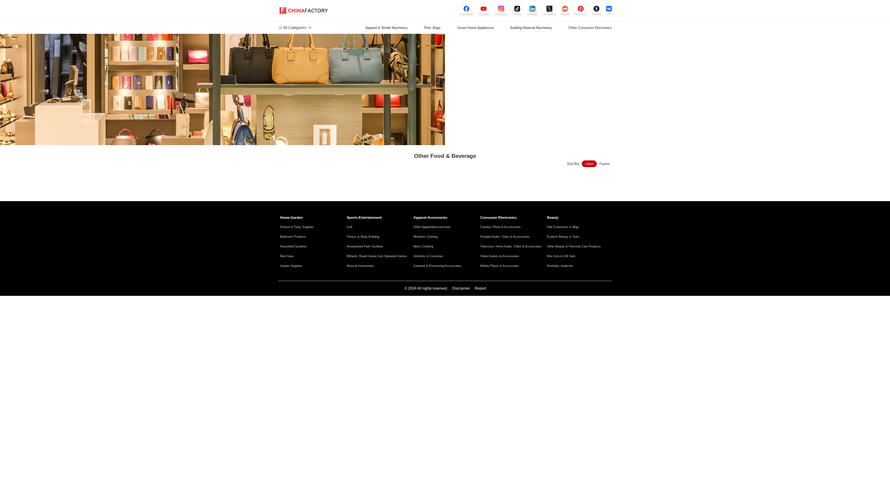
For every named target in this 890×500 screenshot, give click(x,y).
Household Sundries (293, 246)
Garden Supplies (291, 266)
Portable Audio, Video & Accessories (505, 236)
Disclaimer (461, 288)
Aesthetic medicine (560, 266)
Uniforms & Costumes (428, 256)
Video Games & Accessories (499, 256)
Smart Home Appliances (475, 28)
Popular (604, 164)
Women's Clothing (425, 236)
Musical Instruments (360, 266)
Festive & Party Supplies (297, 227)
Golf (349, 227)
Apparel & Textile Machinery (387, 28)
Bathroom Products (293, 236)
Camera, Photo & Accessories (500, 227)
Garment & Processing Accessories (437, 266)
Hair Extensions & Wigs (563, 227)
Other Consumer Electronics (590, 28)
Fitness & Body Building (363, 236)
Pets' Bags (432, 28)
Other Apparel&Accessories (432, 227)
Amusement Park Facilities (365, 246)
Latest (589, 164)
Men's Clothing (423, 246)
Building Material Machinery (531, 28)
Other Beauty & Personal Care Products (574, 246)
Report (480, 288)
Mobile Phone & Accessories (499, 266)
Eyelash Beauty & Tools (563, 236)
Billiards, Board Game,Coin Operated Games (377, 256)
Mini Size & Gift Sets (561, 256)
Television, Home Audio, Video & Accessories (511, 246)
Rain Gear (286, 256)
